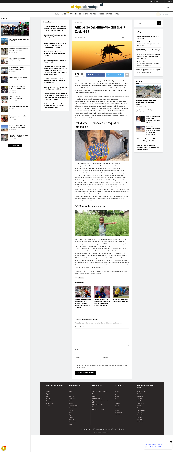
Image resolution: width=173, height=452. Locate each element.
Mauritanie (49, 401)
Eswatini (139, 417)
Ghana (71, 403)
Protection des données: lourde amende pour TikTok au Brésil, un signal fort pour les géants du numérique (55, 105)
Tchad (93, 407)
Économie (78, 14)
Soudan (117, 410)
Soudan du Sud (119, 412)
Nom (77, 349)
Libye (47, 396)
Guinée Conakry (73, 405)
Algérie (48, 391)
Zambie (139, 419)
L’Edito (85, 14)
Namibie (139, 412)
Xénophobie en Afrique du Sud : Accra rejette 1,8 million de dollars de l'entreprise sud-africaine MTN (55, 45)
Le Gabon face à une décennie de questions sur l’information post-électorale (146, 102)
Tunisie (48, 405)
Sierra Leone (72, 422)
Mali (70, 412)
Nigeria (71, 417)
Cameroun (95, 394)
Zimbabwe (140, 422)
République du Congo (98, 404)
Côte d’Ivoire (72, 398)
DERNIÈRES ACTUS (164, 14)
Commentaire (79, 327)
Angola (139, 394)
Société (101, 14)
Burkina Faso (72, 394)
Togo (70, 424)
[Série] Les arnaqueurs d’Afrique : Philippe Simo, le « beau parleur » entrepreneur (17, 88)
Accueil (56, 14)
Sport (117, 14)
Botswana (140, 396)
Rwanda (117, 405)
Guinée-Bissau (73, 408)
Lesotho (139, 401)
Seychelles (140, 415)
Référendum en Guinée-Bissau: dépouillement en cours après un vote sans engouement (148, 43)
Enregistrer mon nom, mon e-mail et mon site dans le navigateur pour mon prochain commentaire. (102, 366)
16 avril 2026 (116, 306)
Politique (93, 14)
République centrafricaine (99, 391)
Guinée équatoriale (97, 398)
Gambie (71, 401)
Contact (121, 429)
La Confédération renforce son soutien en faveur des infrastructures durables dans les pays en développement (55, 28)
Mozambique (141, 410)
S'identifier (169, 1)
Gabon (94, 396)
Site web (105, 357)
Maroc (48, 398)
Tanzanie (117, 415)
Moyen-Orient (50, 403)
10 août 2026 (98, 308)
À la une (63, 14)
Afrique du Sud (141, 391)
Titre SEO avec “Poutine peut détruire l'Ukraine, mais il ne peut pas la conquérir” (55, 37)
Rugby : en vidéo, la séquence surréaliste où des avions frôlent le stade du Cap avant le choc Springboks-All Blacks (148, 63)
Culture (70, 14)
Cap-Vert (71, 396)
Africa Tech (109, 14)
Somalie (117, 408)
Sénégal (71, 419)
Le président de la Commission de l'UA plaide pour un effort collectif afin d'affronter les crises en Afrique (148, 56)
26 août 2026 (79, 310)
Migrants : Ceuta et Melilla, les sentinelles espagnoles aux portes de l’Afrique (54, 53)
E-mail (77, 357)
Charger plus (15, 145)
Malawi (139, 405)
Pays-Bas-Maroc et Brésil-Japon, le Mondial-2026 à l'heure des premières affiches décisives (55, 80)
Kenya (116, 401)
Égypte (48, 394)
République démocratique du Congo (100, 401)
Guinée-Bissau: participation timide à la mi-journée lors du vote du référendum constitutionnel (153, 130)
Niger (70, 415)
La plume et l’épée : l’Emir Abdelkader (18, 106)
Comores (139, 398)
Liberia (71, 410)
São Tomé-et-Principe (98, 409)
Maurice (139, 408)
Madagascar (140, 403)
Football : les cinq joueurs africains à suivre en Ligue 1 (120, 301)
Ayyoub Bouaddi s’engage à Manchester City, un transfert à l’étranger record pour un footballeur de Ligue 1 (83, 303)
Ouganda (117, 403)
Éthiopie (117, 398)
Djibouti (117, 394)
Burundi (117, 391)
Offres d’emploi (97, 429)
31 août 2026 (143, 106)
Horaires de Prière (111, 429)
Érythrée (117, 396)
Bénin (70, 391)
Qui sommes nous (85, 429)
